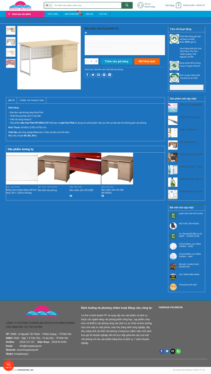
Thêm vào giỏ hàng (116, 61)
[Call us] (178, 351)
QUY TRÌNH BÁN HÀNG (189, 274)
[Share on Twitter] (93, 75)
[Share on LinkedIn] (109, 75)
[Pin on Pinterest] (104, 75)
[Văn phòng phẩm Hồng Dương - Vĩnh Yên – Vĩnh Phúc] (22, 5)
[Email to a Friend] (98, 75)
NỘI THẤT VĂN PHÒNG (189, 223)
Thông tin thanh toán (31, 100)
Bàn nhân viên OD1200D (81, 190)
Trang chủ (10, 20)
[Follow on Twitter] (167, 351)
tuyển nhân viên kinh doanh (191, 213)
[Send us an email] (172, 351)
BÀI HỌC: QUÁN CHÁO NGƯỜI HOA (189, 265)
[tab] (11, 100)
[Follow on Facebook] (161, 351)
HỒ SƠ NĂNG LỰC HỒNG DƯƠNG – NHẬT (190, 245)
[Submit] (126, 5)
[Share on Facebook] (87, 75)
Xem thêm (186, 87)
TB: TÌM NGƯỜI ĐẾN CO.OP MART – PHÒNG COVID (190, 235)
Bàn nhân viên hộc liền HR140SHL (112, 191)
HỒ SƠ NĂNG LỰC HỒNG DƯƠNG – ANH (190, 255)
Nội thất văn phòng (26, 20)
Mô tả (11, 100)
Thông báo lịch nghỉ (188, 284)
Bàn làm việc (42, 20)
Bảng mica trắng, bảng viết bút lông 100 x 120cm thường (21, 191)
